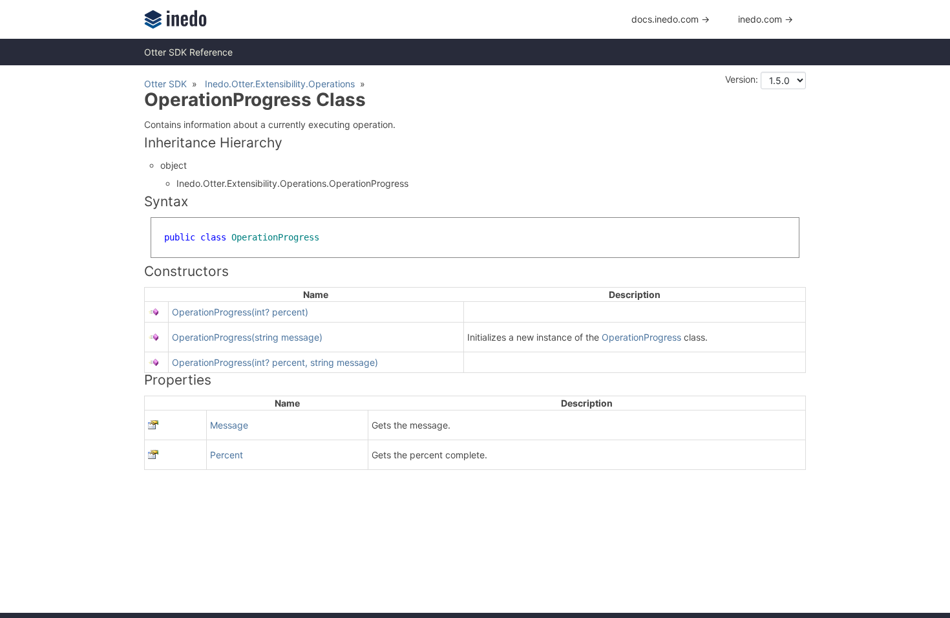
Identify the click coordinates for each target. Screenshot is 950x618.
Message (229, 425)
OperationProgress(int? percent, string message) (275, 362)
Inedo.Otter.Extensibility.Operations (280, 83)
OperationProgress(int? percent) (240, 311)
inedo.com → (765, 19)
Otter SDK (165, 83)
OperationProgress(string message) (247, 337)
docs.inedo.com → (670, 19)
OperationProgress (641, 337)
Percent (226, 454)
